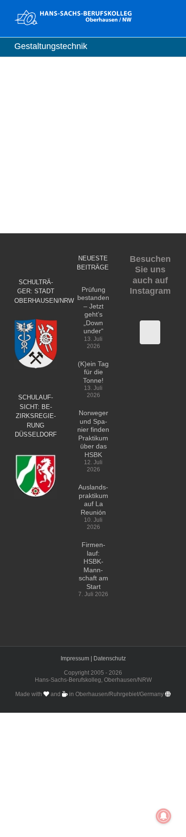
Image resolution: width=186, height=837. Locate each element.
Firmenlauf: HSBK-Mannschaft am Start (93, 565)
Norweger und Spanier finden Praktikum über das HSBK (93, 433)
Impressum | (77, 658)
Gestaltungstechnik (86, 139)
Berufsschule (33, 139)
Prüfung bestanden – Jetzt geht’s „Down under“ (93, 310)
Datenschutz (109, 658)
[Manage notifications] (163, 816)
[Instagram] (150, 332)
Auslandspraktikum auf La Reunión (93, 499)
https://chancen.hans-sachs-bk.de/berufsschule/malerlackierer (90, 96)
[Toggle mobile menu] (168, 15)
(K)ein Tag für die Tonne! (93, 372)
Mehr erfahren (49, 161)
